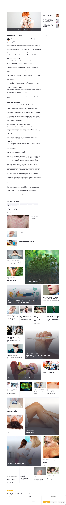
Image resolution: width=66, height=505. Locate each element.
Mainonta (30, 496)
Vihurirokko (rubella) (52, 391)
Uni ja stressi (53, 475)
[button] (64, 496)
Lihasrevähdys (30, 432)
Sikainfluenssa (23, 394)
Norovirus (21, 232)
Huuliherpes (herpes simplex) (14, 262)
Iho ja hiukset (49, 14)
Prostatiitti (23, 476)
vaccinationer (14, 205)
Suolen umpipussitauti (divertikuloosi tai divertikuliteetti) (12, 478)
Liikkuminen (32, 430)
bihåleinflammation (24, 203)
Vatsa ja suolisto (13, 315)
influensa (9, 205)
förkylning (30, 203)
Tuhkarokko (33, 218)
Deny (54, 502)
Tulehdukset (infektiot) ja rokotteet (13, 203)
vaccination (35, 203)
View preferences (61, 502)
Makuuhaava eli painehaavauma (26, 241)
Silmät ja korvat (49, 19)
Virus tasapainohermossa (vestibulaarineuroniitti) (22, 378)
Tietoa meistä (31, 493)
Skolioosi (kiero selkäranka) (16, 463)
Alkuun (34, 501)
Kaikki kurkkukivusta (12, 355)
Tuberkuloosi (10, 391)
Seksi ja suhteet (26, 475)
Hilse (8, 432)
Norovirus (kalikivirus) (12, 316)
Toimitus (30, 495)
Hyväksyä (46, 502)
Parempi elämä (13, 277)
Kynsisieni (36, 477)
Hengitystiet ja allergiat (50, 24)
